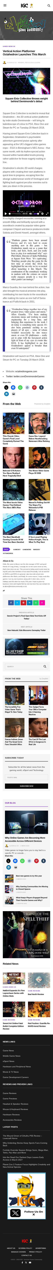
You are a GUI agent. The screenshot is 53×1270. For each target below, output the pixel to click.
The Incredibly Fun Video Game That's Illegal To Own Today (13, 709)
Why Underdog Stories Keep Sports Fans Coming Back (25, 1144)
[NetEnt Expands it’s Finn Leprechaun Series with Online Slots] (14, 978)
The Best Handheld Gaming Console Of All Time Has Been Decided (13, 539)
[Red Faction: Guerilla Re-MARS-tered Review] (39, 1009)
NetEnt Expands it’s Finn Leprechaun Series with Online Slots (14, 993)
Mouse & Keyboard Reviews (15, 1109)
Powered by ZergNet (42, 404)
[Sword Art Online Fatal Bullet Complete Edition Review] (14, 1009)
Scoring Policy (25, 1248)
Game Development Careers (16, 1077)
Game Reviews (34, 991)
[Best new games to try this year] (9, 879)
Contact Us (26, 1255)
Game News (8, 1050)
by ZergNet (44, 679)
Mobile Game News (11, 1056)
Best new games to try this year (29, 876)
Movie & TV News (11, 1072)
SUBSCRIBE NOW (26, 786)
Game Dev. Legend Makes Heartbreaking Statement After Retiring (39, 438)
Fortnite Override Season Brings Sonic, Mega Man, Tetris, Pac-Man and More (25, 1151)
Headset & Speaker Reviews (15, 1104)
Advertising (40, 1248)
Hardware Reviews (11, 1114)
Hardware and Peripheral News (17, 1066)
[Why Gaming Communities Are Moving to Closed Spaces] (9, 889)
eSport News (8, 1061)
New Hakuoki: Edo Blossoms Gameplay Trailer (26, 630)
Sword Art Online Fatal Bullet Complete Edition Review (13, 1026)
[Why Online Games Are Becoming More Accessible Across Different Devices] (26, 822)
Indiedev (36, 549)
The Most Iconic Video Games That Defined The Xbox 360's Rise (13, 505)
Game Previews (10, 1098)
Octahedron (8, 553)
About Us (11, 1248)
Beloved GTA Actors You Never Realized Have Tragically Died (12, 473)
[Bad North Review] (39, 980)
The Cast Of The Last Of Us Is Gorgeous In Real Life (37, 741)
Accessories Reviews (12, 1120)
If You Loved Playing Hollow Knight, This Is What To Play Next (38, 539)
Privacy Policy (35, 1252)
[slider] (15, 213)
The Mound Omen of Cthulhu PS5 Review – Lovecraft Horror (22, 1137)
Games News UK (9, 46)
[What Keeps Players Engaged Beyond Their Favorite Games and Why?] (9, 900)
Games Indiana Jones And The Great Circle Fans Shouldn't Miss (14, 741)
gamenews (27, 549)
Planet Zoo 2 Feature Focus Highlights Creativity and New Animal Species (26, 1165)
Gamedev (16, 549)
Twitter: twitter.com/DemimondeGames (25, 376)
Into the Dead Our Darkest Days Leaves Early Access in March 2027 (23, 1158)
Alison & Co (12, 62)
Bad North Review (36, 994)
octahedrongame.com (26, 371)
